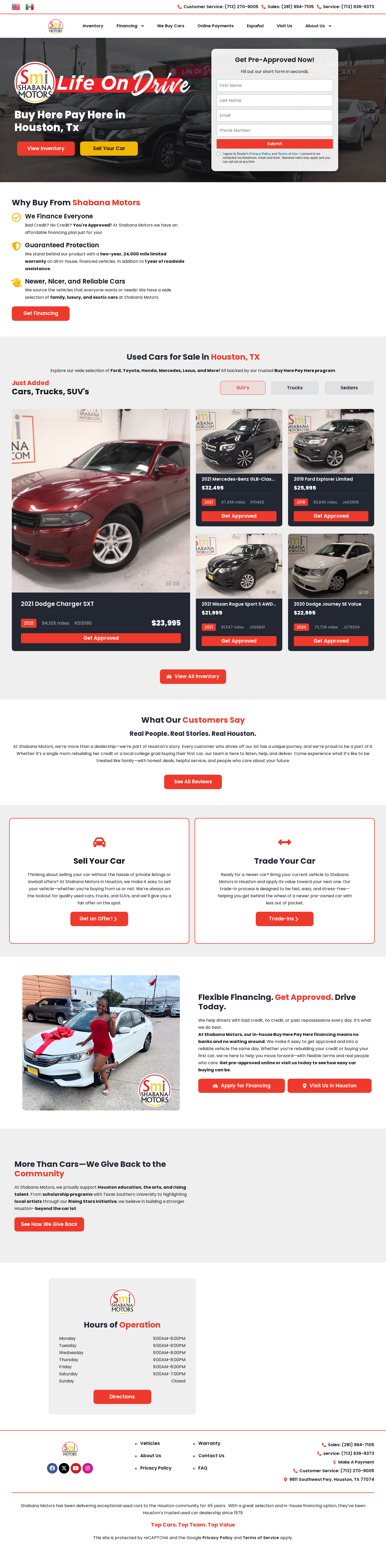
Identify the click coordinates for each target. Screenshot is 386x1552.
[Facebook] (52, 1468)
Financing (127, 26)
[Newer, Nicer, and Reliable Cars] (16, 282)
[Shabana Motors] (56, 26)
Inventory (93, 26)
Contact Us (211, 1456)
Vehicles (150, 1443)
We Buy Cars (170, 26)
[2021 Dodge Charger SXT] (101, 530)
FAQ (202, 1468)
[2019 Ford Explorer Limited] (331, 467)
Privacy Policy (260, 154)
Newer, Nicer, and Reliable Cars (75, 281)
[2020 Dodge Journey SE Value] (331, 592)
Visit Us (284, 26)
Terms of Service (261, 1538)
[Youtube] (76, 1468)
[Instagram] (87, 1468)
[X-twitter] (64, 1468)
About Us (315, 26)
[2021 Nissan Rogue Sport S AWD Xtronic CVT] (239, 592)
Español (255, 26)
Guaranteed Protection (62, 245)
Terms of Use (288, 154)
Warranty (209, 1443)
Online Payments (215, 26)
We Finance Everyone (59, 216)
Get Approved (101, 638)
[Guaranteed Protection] (16, 246)
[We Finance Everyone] (16, 217)
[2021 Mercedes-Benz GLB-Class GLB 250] (239, 467)
